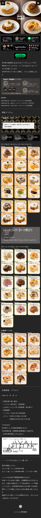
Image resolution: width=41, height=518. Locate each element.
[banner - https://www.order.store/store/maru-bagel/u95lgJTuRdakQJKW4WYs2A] (20, 56)
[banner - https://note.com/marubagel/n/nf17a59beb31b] (7, 138)
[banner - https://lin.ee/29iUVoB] (33, 39)
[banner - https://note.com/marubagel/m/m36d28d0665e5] (20, 47)
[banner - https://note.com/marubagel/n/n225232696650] (20, 138)
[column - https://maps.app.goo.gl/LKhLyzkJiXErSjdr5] (20, 446)
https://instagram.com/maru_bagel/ (20, 506)
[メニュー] (3, 3)
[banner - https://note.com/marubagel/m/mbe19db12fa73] (33, 47)
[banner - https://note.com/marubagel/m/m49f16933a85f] (7, 47)
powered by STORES (20, 512)
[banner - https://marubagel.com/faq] (33, 138)
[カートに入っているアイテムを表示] (38, 3)
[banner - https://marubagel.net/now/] (20, 39)
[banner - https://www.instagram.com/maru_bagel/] (7, 39)
